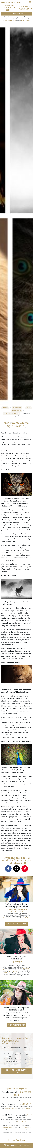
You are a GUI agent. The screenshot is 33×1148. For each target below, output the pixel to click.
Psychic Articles (17, 407)
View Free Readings (16, 1025)
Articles (28, 407)
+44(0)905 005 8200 (18, 909)
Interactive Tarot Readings (11, 413)
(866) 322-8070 (25, 9)
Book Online (16, 13)
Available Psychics (18, 1145)
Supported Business (10, 20)
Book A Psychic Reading (16, 924)
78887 (18, 962)
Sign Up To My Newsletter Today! (16, 1071)
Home (6, 407)
